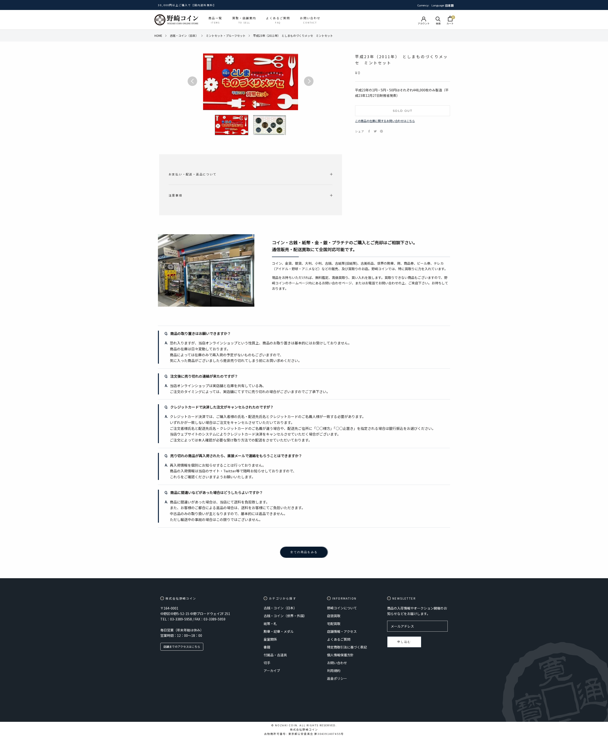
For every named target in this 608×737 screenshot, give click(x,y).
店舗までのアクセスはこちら (181, 646)
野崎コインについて (342, 608)
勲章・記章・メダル (279, 631)
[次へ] (309, 81)
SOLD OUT (402, 111)
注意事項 (175, 195)
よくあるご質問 (338, 639)
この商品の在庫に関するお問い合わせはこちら (385, 121)
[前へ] (192, 81)
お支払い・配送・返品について (193, 174)
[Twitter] (375, 131)
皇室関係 (270, 639)
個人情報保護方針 (340, 655)
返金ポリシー (337, 678)
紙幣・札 (270, 623)
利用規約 (333, 670)
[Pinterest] (381, 131)
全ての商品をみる (304, 552)
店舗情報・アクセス (342, 631)
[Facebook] (369, 131)
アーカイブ (272, 670)
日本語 (449, 5)
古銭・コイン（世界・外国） (285, 615)
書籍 (267, 647)
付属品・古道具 (275, 655)
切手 (267, 662)
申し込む (404, 641)
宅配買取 (333, 623)
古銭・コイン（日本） (280, 608)
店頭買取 (333, 615)
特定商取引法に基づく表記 (347, 647)
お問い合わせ (337, 662)
